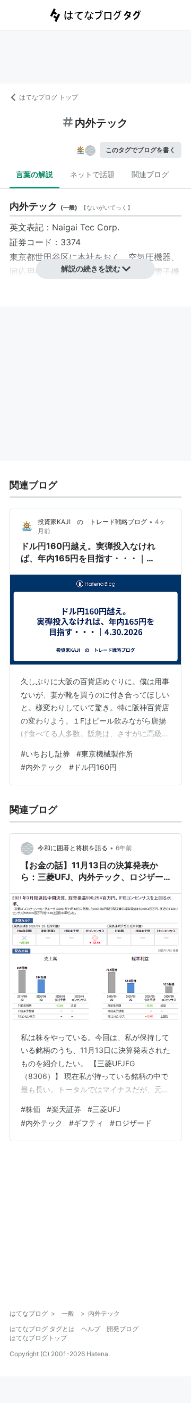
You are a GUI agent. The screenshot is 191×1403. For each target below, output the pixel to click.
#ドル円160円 (93, 766)
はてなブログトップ (38, 1338)
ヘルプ (90, 1329)
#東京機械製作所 (104, 753)
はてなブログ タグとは (42, 1329)
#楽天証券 (64, 1109)
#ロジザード (131, 1122)
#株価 (30, 1109)
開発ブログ (122, 1329)
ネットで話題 (92, 174)
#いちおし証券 (45, 753)
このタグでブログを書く (141, 150)
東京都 (22, 257)
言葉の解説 (34, 174)
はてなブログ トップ (48, 97)
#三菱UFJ (104, 1109)
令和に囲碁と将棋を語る (73, 848)
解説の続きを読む (90, 268)
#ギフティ (86, 1122)
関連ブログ (150, 174)
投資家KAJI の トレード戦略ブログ (92, 522)
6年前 (124, 848)
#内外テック (42, 766)
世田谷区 (52, 257)
